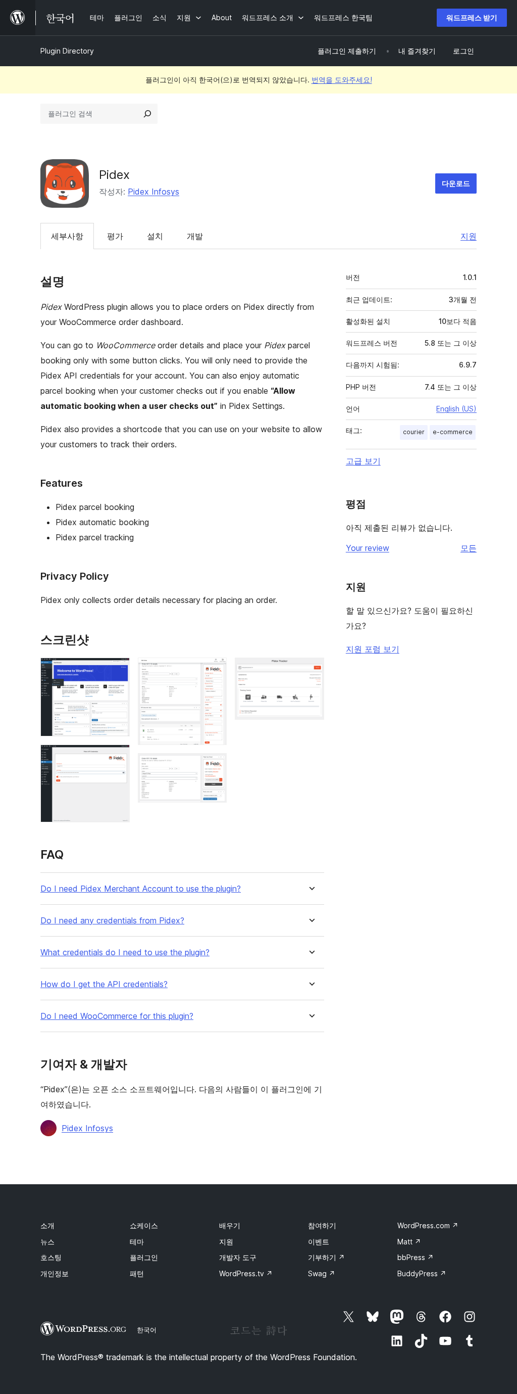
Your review (367, 548)
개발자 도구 (237, 1257)
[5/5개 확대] (310, 671)
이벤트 (318, 1241)
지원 (468, 236)
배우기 (229, 1225)
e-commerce (453, 432)
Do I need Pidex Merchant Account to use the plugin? (140, 889)
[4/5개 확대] (213, 767)
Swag (321, 1273)
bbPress (415, 1257)
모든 (468, 548)
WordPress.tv (246, 1273)
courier (414, 432)
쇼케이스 (144, 1225)
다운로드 (456, 183)
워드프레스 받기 (471, 17)
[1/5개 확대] (116, 671)
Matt (409, 1241)
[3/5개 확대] (213, 671)
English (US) (456, 408)
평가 (115, 236)
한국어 (147, 1330)
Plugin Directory (67, 51)
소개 (47, 1225)
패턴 (137, 1273)
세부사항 (67, 236)
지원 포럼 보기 (372, 649)
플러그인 (144, 1257)
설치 (155, 236)
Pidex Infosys (153, 192)
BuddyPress (421, 1273)
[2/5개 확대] (116, 758)
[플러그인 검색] (147, 114)
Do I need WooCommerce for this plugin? (116, 1016)
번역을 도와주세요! (342, 79)
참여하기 (322, 1225)
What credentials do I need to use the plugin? (125, 952)
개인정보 (54, 1273)
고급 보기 (363, 461)
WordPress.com (427, 1225)
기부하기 (326, 1257)
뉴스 (47, 1241)
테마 (137, 1241)
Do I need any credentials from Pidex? (112, 920)
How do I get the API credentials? (104, 984)
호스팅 (51, 1257)
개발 (195, 236)
